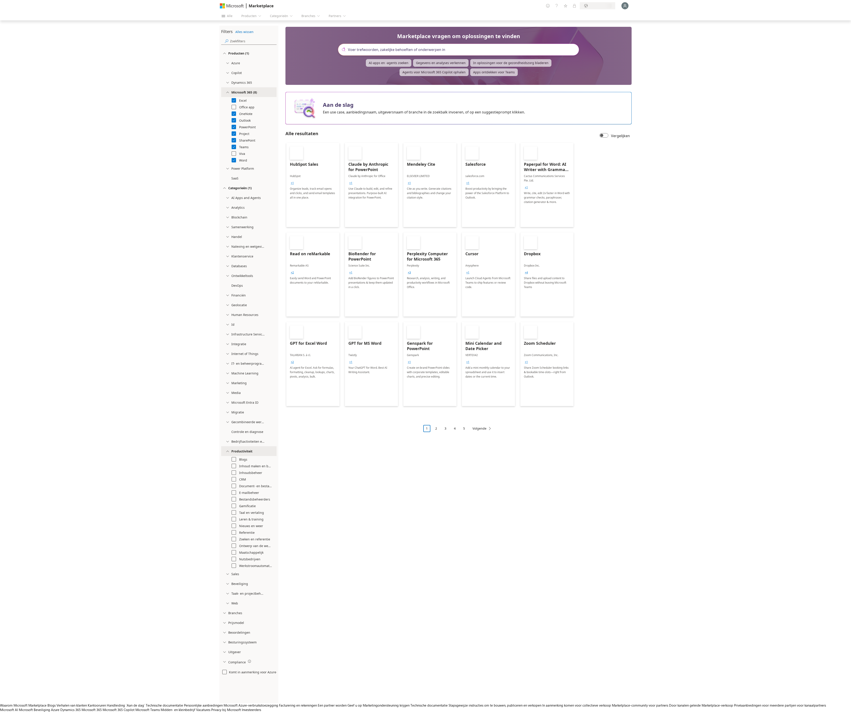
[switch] (604, 135)
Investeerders (251, 709)
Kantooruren (97, 705)
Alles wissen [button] (244, 32)
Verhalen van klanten (72, 705)
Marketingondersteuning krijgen (386, 705)
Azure (55, 709)
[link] (313, 185)
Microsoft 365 (92, 709)
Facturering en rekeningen (298, 705)
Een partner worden (332, 705)
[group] (292, 183)
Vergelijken (620, 135)
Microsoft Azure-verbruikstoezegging (251, 705)
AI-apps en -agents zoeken (388, 63)
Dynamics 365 (70, 709)
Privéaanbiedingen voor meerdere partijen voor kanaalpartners (780, 705)
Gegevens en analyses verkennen (441, 63)
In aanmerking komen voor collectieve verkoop (576, 705)
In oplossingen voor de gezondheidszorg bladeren (510, 63)
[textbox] (460, 49)
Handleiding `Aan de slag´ (126, 705)
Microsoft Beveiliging (34, 709)
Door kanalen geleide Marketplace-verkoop (701, 705)
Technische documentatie (164, 705)
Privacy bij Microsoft (226, 709)
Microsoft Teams (147, 709)
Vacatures (203, 709)
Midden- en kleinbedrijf (178, 709)
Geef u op (354, 705)
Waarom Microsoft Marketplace (23, 705)
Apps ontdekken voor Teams (494, 72)
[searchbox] (253, 41)
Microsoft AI (9, 709)
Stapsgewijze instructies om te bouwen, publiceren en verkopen (495, 705)
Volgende (479, 428)
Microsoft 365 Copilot (119, 709)
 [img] (249, 661)
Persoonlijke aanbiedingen (203, 705)
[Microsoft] (232, 5)
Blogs (51, 705)
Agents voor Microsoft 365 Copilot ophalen (434, 72)
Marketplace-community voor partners (640, 705)
